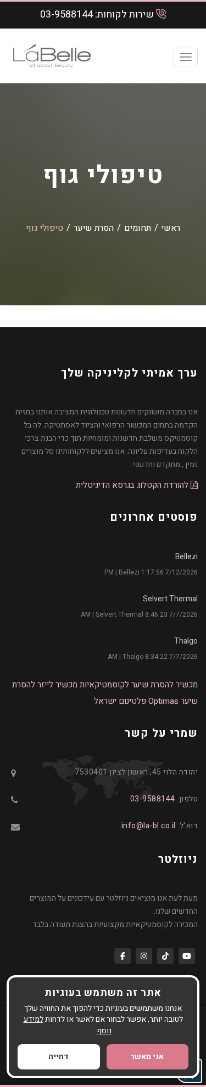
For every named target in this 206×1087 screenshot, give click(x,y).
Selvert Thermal (170, 599)
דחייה (58, 1056)
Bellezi (186, 556)
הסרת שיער (94, 228)
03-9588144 (66, 14)
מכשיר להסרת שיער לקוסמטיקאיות (139, 685)
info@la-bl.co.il (148, 826)
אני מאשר (147, 1056)
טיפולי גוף (44, 228)
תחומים (137, 228)
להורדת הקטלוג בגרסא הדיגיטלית (133, 485)
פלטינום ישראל (120, 701)
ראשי (171, 228)
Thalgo (186, 641)
